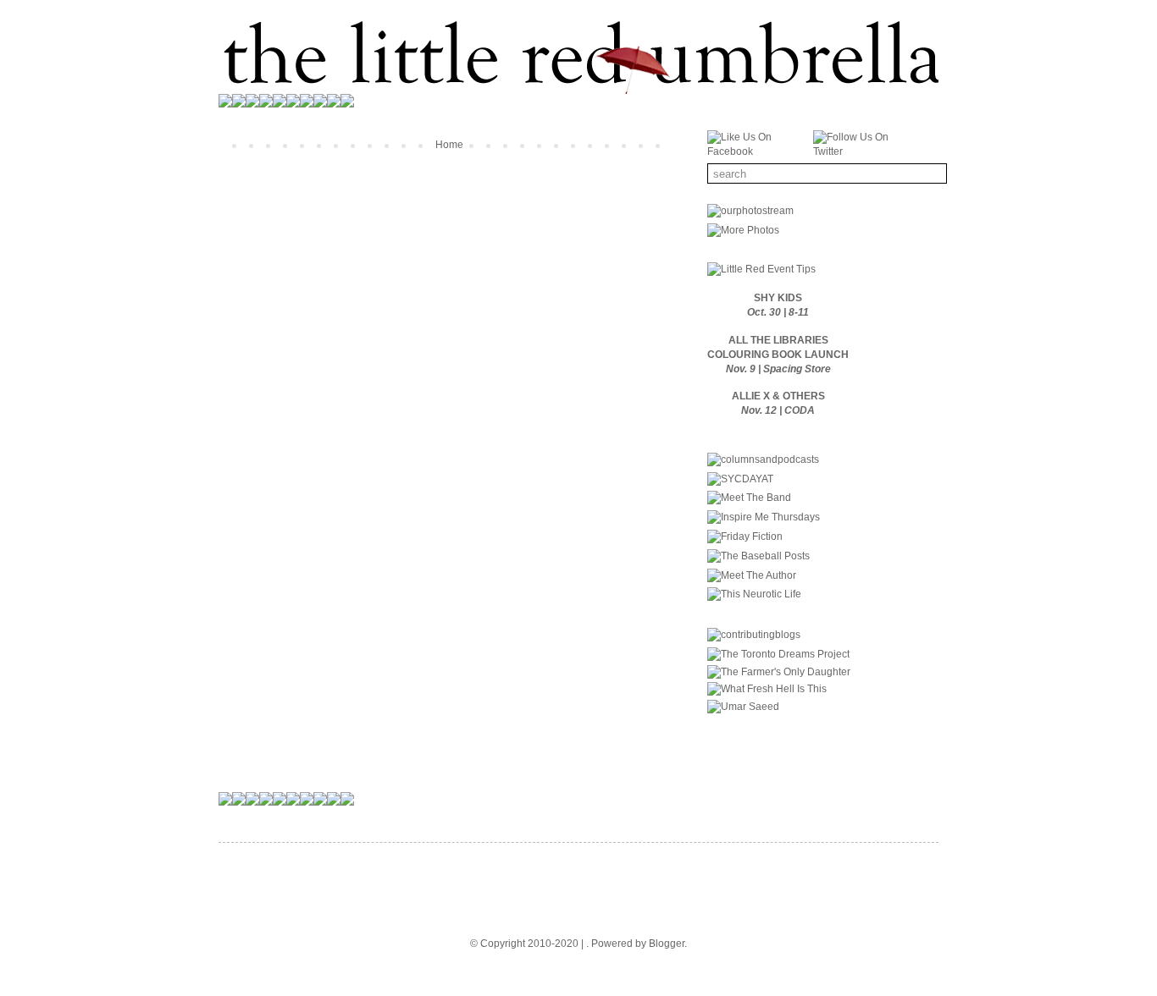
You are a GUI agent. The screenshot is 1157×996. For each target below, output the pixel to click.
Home (449, 145)
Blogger (666, 943)
